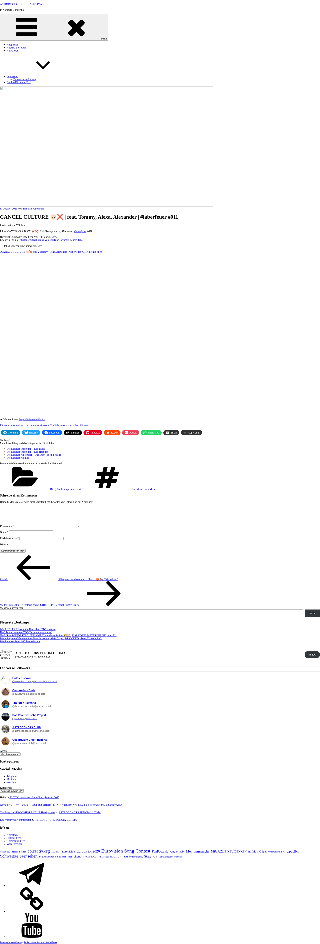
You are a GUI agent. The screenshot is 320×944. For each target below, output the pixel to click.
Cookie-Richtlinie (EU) (19, 82)
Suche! (312, 613)
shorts (77, 856)
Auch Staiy (5, 851)
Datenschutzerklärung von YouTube (51, 239)
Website (4, 544)
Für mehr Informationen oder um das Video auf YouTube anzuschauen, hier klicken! (44, 425)
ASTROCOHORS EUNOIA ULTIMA (21, 4)
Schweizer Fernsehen (19, 856)
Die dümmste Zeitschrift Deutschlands (20, 641)
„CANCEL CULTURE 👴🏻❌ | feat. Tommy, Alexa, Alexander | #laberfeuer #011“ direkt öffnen (51, 251)
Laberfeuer (137, 489)
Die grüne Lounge (59, 489)
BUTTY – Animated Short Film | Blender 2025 (34, 797)
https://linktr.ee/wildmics (32, 419)
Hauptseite (12, 44)
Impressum (12, 76)
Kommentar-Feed (16, 841)
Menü (104, 39)
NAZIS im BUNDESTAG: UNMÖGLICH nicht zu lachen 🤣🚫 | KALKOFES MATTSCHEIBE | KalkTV (58, 635)
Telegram (11, 776)
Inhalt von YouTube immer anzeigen (23, 245)
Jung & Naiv (177, 851)
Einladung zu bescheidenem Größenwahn (100, 805)
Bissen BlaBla (19, 851)
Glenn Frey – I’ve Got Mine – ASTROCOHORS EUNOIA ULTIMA (37, 805)
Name (4, 532)
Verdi (155, 857)
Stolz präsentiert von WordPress (40, 942)
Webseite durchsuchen (12, 607)
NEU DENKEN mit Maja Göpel (247, 851)
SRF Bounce (103, 857)
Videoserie (76, 489)
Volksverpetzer (165, 857)
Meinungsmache (197, 851)
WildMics (149, 489)
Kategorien (6, 787)
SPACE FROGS (89, 857)
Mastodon (12, 779)
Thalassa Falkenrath (33, 208)
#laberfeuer (80, 231)
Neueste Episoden (16, 47)
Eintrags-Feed (14, 837)
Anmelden (12, 835)
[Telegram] (32, 885)
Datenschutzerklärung (24, 79)
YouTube (11, 782)
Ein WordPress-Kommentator (15, 819)
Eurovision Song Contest (125, 851)
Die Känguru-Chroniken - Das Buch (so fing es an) (34, 454)
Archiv (3, 751)
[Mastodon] (32, 911)
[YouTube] (32, 936)
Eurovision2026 (88, 851)
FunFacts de (160, 851)
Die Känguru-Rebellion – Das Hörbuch (27, 451)
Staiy (148, 856)
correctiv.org (39, 851)
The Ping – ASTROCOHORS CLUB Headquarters (27, 812)
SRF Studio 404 (116, 857)
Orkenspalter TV (276, 851)
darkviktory (55, 852)
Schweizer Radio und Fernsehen (55, 856)
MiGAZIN (218, 851)
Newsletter (12, 50)
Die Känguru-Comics (18, 457)
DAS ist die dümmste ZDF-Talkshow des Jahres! (26, 632)
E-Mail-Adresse (9, 538)
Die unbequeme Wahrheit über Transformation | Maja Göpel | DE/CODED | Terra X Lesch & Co (51, 638)
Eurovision (68, 851)
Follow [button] (312, 654)
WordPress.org (14, 843)
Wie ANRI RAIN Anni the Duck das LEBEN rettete (28, 629)
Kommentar (7, 526)
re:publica (292, 851)
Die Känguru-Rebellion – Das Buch (26, 448)
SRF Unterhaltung (133, 856)
